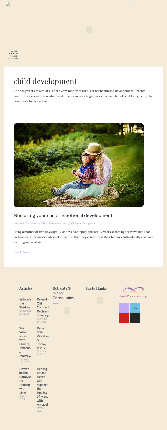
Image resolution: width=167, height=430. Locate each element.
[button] (89, 29)
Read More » (22, 252)
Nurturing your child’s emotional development (63, 215)
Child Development (54, 223)
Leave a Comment (26, 223)
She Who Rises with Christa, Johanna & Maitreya (25, 342)
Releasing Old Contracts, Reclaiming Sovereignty (45, 307)
